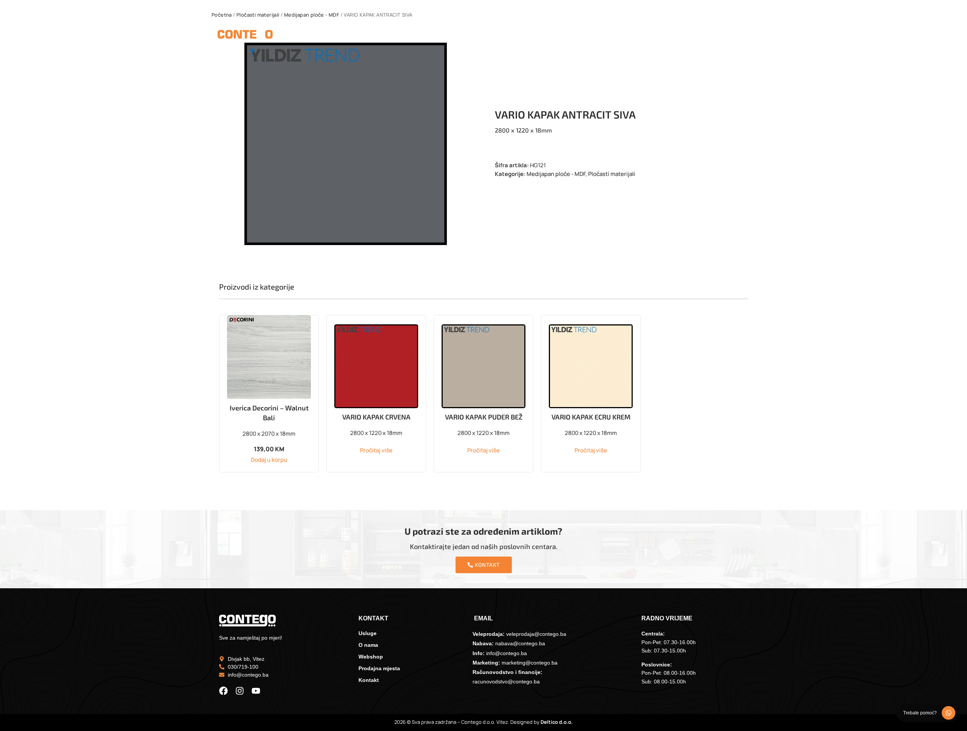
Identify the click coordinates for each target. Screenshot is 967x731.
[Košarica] (744, 36)
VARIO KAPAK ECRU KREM (590, 417)
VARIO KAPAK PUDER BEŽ (483, 417)
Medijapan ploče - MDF (311, 14)
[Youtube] (256, 690)
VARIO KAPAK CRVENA (376, 417)
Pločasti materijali (258, 14)
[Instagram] (239, 690)
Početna (222, 14)
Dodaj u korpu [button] (269, 460)
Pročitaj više (376, 450)
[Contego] (245, 35)
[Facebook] (223, 690)
